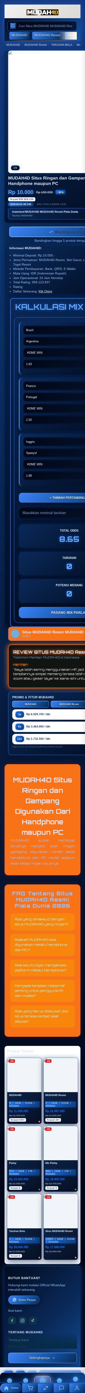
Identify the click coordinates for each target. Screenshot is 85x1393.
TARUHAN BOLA (61, 45)
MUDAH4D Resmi (47, 35)
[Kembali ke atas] (76, 1362)
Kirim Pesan (27, 1300)
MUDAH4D (19, 35)
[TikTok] (33, 1321)
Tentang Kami (19, 1340)
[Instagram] (22, 1321)
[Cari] (13, 26)
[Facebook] (12, 1321)
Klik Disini (45, 292)
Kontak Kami (18, 1347)
